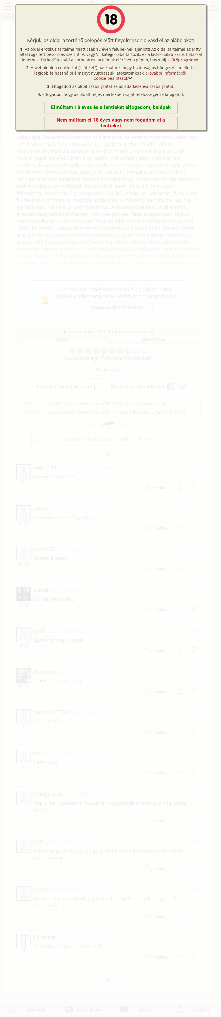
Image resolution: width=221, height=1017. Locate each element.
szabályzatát (100, 86)
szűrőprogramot (183, 60)
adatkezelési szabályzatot (148, 86)
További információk (166, 73)
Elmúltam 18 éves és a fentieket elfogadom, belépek (111, 107)
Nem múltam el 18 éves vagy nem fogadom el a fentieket (111, 122)
